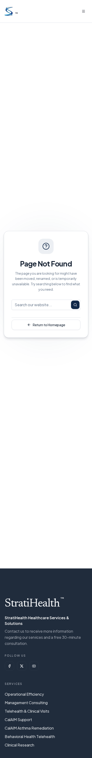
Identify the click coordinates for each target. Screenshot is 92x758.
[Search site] (75, 305)
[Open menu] (83, 11)
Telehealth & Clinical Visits (27, 711)
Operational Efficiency (24, 694)
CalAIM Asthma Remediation (29, 728)
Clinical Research (19, 744)
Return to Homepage (49, 325)
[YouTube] (34, 666)
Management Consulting (26, 702)
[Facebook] (9, 666)
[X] (21, 666)
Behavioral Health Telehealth (30, 736)
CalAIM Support (18, 719)
